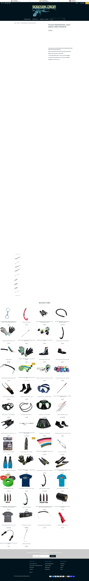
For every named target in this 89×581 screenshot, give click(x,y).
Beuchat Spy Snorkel (26, 314)
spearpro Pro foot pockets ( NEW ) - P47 (8, 425)
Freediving (35, 19)
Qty (49, 37)
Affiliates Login (47, 567)
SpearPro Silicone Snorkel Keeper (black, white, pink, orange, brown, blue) (8, 313)
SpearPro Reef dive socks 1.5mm (26, 388)
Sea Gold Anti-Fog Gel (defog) (8, 444)
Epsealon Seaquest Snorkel (44, 480)
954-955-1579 (7, 3)
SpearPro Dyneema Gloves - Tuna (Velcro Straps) (26, 351)
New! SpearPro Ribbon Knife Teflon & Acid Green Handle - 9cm (62, 462)
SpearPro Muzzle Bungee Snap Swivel (8, 370)
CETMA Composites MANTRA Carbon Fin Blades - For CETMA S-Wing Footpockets (44, 498)
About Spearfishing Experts (49, 563)
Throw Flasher (8, 351)
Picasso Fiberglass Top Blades (26, 444)
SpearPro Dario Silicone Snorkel (62, 333)
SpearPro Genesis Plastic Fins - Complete (44, 462)
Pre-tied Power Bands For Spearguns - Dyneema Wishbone (62, 313)
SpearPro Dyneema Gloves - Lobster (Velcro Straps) (26, 462)
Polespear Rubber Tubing (8, 480)
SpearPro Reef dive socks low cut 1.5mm (62, 425)
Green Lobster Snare (26, 535)
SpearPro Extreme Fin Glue (62, 517)
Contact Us (31, 569)
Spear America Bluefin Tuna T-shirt (8, 517)
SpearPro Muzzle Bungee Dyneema (44, 517)
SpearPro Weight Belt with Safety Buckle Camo (44, 332)
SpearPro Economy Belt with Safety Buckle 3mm (26, 369)
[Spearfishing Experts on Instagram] (1, 3)
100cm (64, 34)
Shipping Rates (47, 569)
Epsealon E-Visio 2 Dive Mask (44, 406)
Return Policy (32, 567)
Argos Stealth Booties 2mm (44, 351)
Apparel (42, 19)
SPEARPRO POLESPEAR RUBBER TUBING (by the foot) (44, 443)
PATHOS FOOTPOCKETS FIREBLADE (8, 388)
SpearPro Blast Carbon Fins (44, 425)
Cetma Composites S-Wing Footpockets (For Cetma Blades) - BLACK (44, 313)
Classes (46, 19)
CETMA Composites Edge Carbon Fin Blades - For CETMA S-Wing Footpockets (8, 498)
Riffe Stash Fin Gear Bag (26, 517)
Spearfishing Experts (20, 576)
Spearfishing (27, 19)
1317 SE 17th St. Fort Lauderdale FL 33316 (36, 565)
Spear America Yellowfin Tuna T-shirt (26, 480)
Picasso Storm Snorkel (26, 499)
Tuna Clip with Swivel (62, 444)
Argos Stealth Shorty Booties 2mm (62, 351)
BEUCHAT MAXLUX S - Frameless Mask (44, 388)
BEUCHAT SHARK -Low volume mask (8, 406)
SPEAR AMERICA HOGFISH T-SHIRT (62, 480)
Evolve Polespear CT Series (62, 406)
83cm (57, 34)
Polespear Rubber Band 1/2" (26, 406)
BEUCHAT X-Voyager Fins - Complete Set (8, 462)
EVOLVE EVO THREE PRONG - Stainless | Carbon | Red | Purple (62, 388)
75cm (53, 34)
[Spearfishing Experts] (44, 11)
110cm (67, 34)
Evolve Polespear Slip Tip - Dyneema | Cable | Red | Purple (26, 332)
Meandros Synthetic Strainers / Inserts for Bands (8, 535)
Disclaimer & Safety (48, 565)
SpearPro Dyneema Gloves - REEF (8, 333)
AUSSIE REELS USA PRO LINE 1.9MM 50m (62, 370)
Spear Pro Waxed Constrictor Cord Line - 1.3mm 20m (62, 498)
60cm (50, 34)
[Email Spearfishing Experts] (3, 3)
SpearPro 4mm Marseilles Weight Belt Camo (44, 370)
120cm (71, 34)
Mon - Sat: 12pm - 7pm (33, 563)
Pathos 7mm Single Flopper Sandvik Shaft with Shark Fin (26, 424)
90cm (60, 34)
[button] (67, 43)
